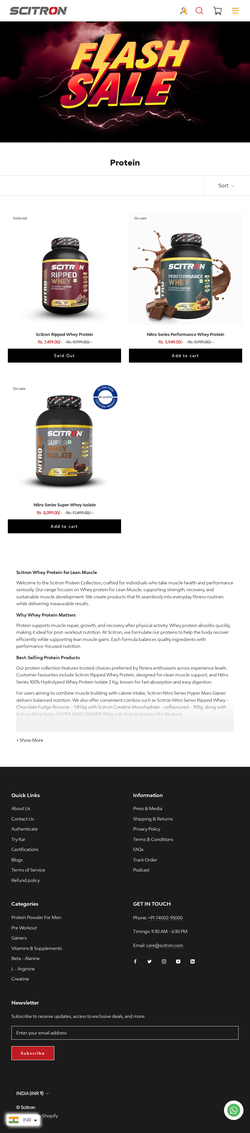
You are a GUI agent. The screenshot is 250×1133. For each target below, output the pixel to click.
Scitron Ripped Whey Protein (64, 334)
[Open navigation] (235, 11)
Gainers (19, 937)
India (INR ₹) (30, 1093)
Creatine (20, 978)
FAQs (138, 849)
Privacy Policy (146, 829)
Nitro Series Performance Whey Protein (185, 334)
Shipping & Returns (153, 818)
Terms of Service (28, 870)
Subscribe (33, 1053)
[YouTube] (178, 961)
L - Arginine (23, 968)
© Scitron (25, 1107)
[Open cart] (217, 11)
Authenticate (24, 829)
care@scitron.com (164, 945)
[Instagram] (164, 961)
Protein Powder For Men (36, 917)
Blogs (17, 859)
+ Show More (29, 740)
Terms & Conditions (153, 839)
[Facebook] (135, 961)
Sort (224, 185)
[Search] (199, 11)
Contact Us (22, 818)
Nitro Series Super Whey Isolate (65, 504)
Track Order (145, 859)
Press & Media (147, 808)
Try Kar (18, 839)
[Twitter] (149, 961)
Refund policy (25, 880)
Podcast (141, 870)
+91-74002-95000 (165, 917)
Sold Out (64, 355)
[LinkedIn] (192, 961)
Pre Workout (24, 927)
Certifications (24, 849)
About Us (20, 808)
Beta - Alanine (25, 958)
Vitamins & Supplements (36, 948)
